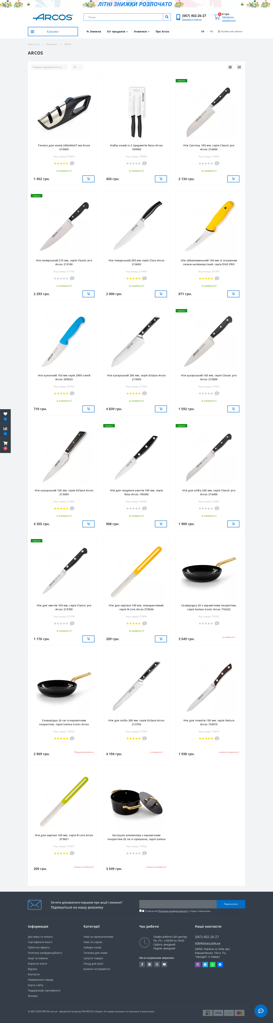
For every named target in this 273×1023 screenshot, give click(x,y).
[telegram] (205, 964)
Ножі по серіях (93, 942)
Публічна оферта (39, 947)
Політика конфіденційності (173, 911)
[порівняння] (93, 86)
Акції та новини (38, 958)
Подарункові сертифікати (44, 990)
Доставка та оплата (40, 936)
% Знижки (94, 31)
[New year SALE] (136, 3)
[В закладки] (93, 81)
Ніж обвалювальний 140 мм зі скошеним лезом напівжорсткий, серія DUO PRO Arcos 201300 (209, 264)
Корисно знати (37, 963)
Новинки (140, 31)
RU (211, 31)
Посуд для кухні (93, 963)
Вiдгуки (32, 969)
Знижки (33, 996)
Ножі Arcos (34, 44)
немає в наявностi (229, 752)
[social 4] (164, 964)
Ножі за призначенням (98, 936)
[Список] (230, 67)
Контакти (34, 974)
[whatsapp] (212, 964)
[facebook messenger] (220, 964)
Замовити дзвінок (192, 19)
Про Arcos (162, 31)
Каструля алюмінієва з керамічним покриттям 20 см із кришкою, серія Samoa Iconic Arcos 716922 (136, 839)
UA (202, 31)
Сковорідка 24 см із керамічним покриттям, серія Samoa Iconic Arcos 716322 (64, 724)
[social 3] (157, 964)
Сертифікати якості (40, 942)
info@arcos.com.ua (207, 943)
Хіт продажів (116, 31)
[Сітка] (239, 67)
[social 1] (142, 964)
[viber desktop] (198, 964)
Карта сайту (35, 985)
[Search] (167, 17)
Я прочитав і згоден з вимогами (177, 911)
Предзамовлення (84, 752)
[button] (194, 15)
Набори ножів (92, 947)
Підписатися (231, 904)
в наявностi (228, 637)
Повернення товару (40, 979)
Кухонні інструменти (97, 969)
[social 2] (149, 964)
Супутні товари (93, 958)
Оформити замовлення (229, 18)
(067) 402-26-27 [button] (207, 937)
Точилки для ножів (95, 953)
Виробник (51, 44)
